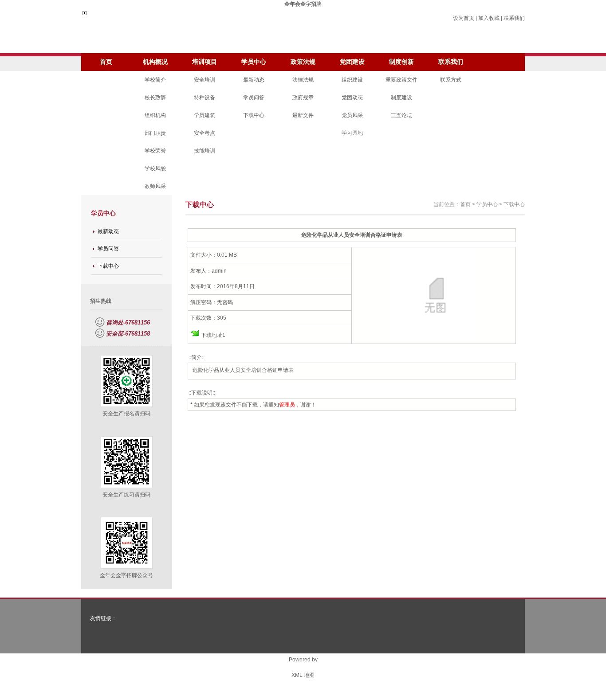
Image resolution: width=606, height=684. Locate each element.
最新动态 (253, 80)
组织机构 (155, 115)
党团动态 (352, 97)
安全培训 (204, 80)
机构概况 (155, 62)
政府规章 (303, 97)
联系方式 (450, 80)
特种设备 (204, 97)
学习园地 (352, 133)
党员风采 (352, 115)
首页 (106, 62)
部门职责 (155, 133)
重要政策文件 (401, 80)
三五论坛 (401, 115)
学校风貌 (155, 168)
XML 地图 (303, 675)
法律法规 (303, 80)
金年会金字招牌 (303, 4)
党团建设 (352, 62)
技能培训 (204, 151)
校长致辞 (155, 97)
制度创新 (401, 62)
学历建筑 (204, 115)
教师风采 (155, 186)
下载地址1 (213, 335)
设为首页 (463, 18)
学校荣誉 (155, 151)
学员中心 (253, 62)
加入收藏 (489, 18)
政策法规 (303, 62)
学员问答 (253, 97)
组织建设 (352, 80)
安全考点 (204, 133)
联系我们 (514, 18)
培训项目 (204, 62)
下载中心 (253, 115)
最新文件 (303, 115)
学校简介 (155, 80)
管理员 (287, 405)
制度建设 (401, 97)
